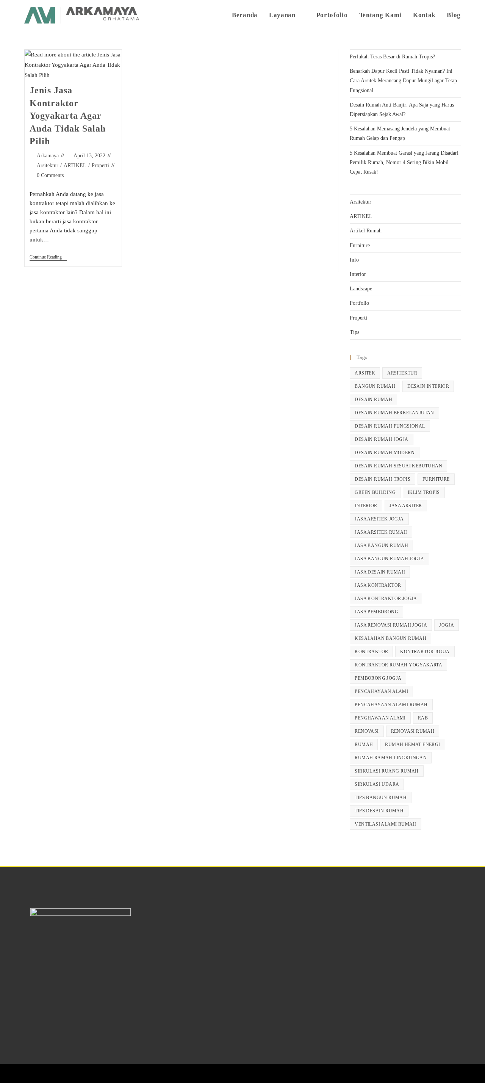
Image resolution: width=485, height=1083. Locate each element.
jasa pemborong (376, 611)
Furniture (360, 245)
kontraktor (371, 651)
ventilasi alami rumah (385, 824)
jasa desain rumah (380, 572)
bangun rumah (375, 386)
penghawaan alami (380, 718)
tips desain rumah (379, 810)
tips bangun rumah (381, 797)
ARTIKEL (75, 165)
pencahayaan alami (381, 691)
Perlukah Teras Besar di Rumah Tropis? (392, 57)
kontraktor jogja (424, 651)
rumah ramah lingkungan (391, 757)
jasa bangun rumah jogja (389, 558)
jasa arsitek (406, 505)
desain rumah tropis (382, 479)
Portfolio (359, 303)
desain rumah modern (385, 452)
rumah (364, 744)
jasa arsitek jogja (379, 519)
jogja (446, 625)
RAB (423, 718)
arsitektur (402, 373)
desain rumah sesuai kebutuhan (398, 466)
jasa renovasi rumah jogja (391, 625)
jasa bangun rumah (381, 545)
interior (366, 505)
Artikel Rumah (366, 231)
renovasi (367, 731)
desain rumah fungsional (390, 426)
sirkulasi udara (377, 784)
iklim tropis (424, 492)
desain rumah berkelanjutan (394, 412)
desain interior (428, 386)
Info (354, 260)
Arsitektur (47, 165)
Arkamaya (48, 155)
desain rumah (373, 399)
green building (375, 492)
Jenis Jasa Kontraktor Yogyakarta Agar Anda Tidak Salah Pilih (68, 115)
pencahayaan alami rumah (391, 704)
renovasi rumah (413, 731)
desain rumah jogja (381, 439)
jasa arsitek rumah (381, 532)
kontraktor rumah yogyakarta (398, 665)
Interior (358, 274)
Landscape (361, 289)
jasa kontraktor (378, 585)
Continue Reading (48, 257)
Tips (354, 332)
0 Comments (50, 175)
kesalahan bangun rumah (390, 638)
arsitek (365, 373)
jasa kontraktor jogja (386, 598)
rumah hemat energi (412, 744)
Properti (100, 165)
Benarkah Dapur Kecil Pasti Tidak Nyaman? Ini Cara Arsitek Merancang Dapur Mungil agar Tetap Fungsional (403, 80)
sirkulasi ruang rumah (386, 771)
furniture (436, 479)
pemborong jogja (378, 678)
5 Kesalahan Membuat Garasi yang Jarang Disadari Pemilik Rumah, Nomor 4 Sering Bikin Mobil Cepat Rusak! (404, 162)
